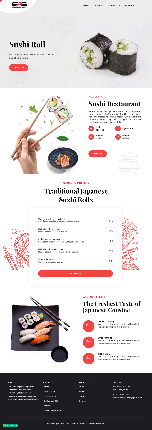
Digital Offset (50, 391)
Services (82, 396)
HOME (86, 5)
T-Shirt (47, 386)
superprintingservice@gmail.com (127, 397)
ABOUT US (98, 5)
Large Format (50, 396)
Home (81, 386)
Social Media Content (53, 410)
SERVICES (112, 5)
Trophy (47, 406)
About (81, 391)
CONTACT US (128, 5)
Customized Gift (51, 401)
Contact (82, 401)
